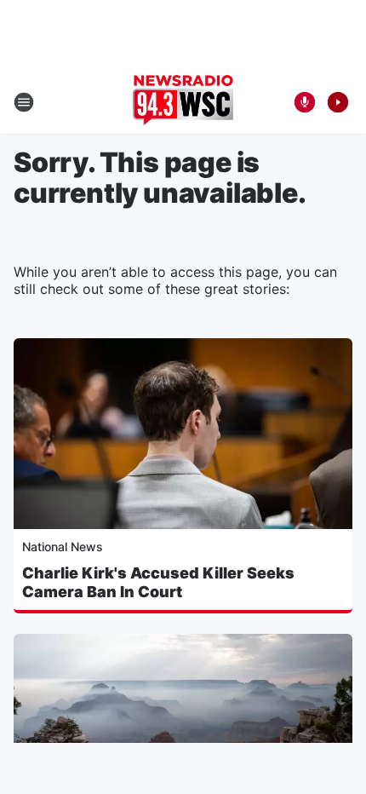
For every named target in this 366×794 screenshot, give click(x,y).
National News (62, 546)
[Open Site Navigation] (24, 102)
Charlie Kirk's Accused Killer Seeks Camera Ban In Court (158, 582)
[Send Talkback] (305, 102)
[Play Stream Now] (338, 102)
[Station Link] (183, 102)
